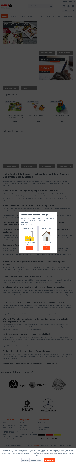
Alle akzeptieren (36, 460)
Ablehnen (25, 460)
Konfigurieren (49, 460)
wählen (29, 248)
